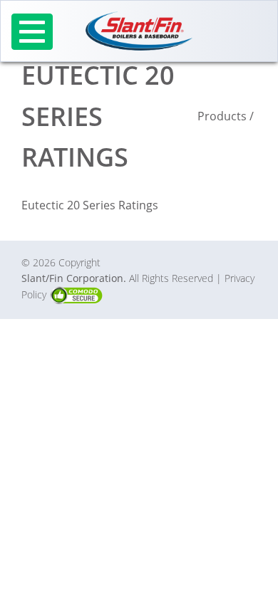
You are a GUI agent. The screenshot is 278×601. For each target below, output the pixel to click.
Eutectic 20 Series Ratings (89, 205)
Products (222, 116)
